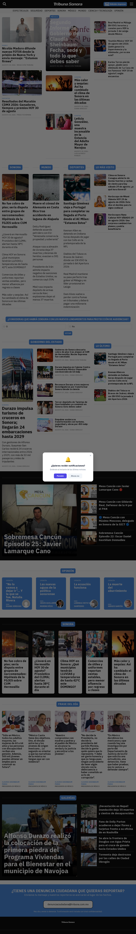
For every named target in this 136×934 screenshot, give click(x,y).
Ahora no (75, 476)
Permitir (60, 476)
